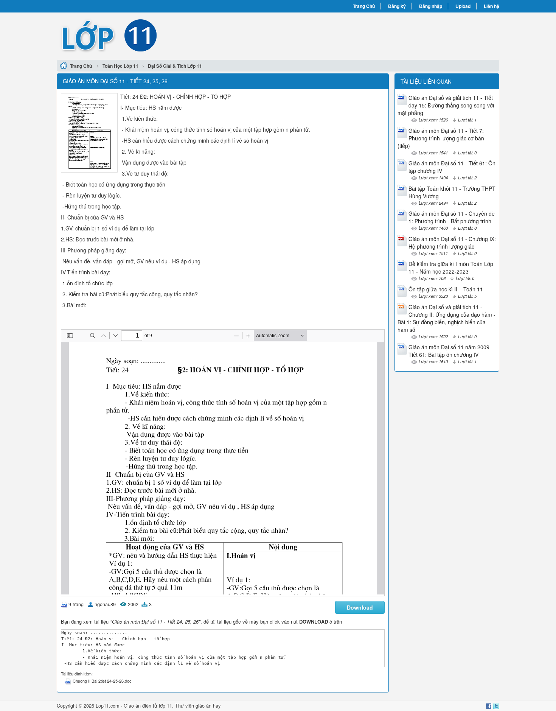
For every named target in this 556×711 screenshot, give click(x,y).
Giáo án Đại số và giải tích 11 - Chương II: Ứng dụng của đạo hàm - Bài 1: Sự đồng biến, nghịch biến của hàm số (446, 318)
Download (360, 607)
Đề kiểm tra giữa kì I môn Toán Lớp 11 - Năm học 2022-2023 (450, 267)
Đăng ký (397, 6)
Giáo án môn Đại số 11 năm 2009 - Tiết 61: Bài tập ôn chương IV (450, 350)
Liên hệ (491, 6)
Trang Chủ (364, 6)
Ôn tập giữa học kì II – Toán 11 (445, 289)
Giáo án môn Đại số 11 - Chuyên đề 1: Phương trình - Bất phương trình (451, 217)
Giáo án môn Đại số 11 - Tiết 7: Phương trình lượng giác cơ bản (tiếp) (441, 138)
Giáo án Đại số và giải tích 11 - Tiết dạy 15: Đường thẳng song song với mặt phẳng (446, 105)
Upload (463, 6)
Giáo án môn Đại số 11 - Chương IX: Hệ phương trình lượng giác (452, 242)
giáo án (203, 705)
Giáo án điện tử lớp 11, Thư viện (160, 705)
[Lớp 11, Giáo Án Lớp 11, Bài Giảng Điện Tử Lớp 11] (167, 35)
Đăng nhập (430, 6)
